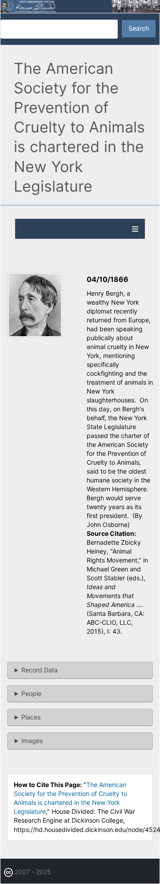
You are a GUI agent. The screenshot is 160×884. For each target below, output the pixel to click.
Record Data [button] (39, 670)
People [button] (31, 693)
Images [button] (32, 740)
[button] (35, 335)
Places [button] (30, 717)
